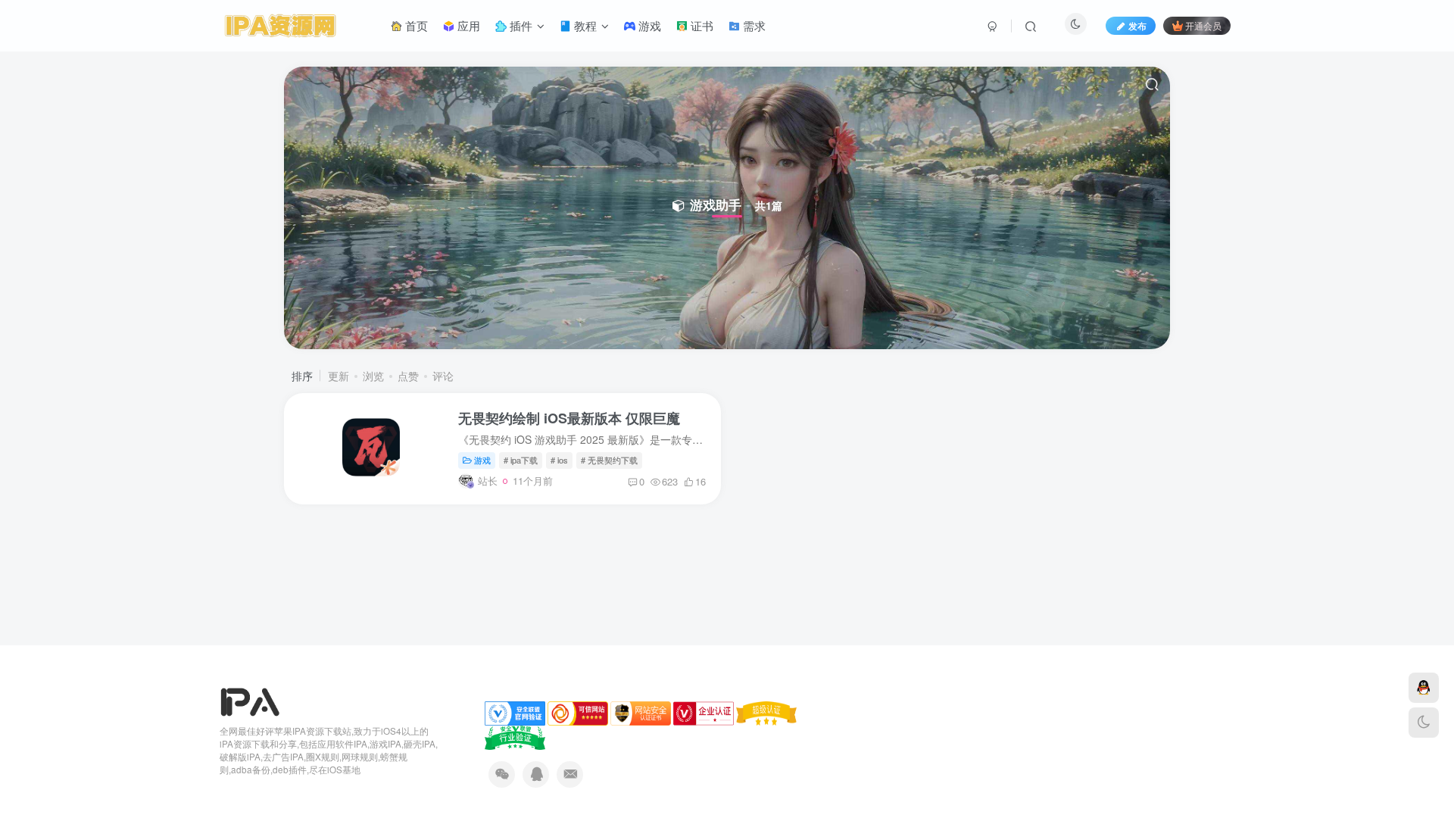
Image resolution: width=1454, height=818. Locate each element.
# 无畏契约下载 (609, 460)
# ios (559, 460)
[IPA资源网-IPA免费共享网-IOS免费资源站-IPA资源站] (250, 701)
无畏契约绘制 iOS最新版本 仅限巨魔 (569, 418)
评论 (443, 375)
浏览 (373, 375)
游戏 (482, 460)
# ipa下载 (521, 460)
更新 (338, 375)
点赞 (408, 375)
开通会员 (1203, 25)
